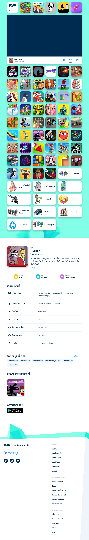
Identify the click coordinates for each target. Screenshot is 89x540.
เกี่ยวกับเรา (56, 514)
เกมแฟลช (12, 365)
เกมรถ (54, 449)
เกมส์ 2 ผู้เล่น (56, 458)
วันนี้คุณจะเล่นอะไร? (15, 10)
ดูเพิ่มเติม (33, 268)
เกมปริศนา (56, 462)
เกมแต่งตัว (56, 466)
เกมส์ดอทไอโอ (57, 453)
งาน (53, 532)
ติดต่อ (54, 486)
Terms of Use (57, 504)
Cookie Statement (59, 499)
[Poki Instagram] (12, 461)
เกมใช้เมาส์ (38, 361)
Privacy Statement (59, 495)
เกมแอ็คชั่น (13, 361)
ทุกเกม (54, 471)
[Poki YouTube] (18, 461)
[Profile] (10, 10)
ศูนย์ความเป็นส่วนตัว (59, 490)
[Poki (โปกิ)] (12, 5)
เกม (31, 247)
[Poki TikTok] (6, 461)
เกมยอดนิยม (68, 361)
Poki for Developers (59, 519)
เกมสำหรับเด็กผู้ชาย (52, 361)
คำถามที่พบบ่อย (57, 482)
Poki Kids (55, 523)
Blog (54, 528)
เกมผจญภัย (25, 361)
